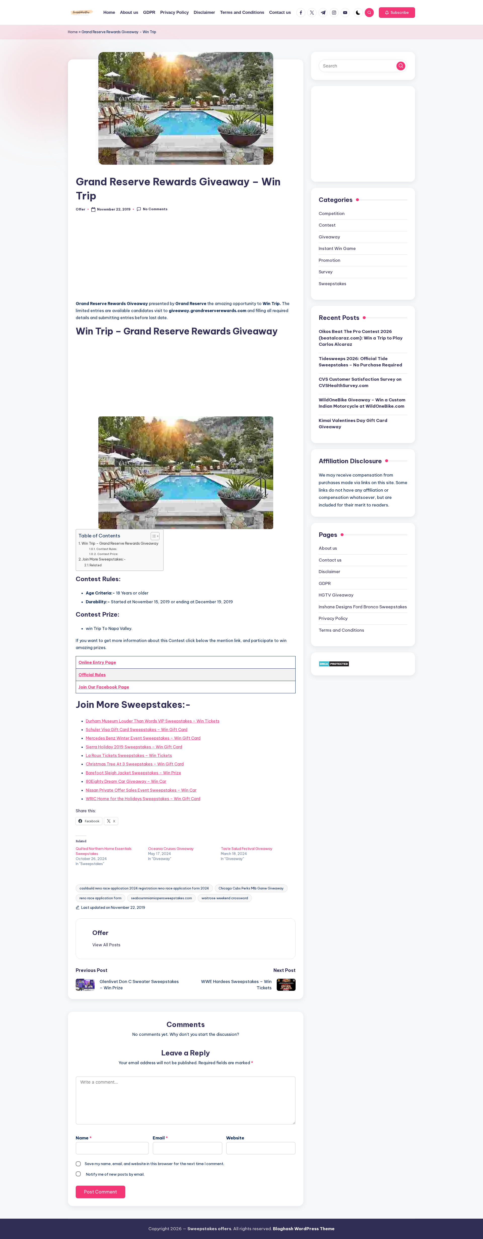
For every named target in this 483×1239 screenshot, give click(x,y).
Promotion (329, 260)
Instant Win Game (337, 248)
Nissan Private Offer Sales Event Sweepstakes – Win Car (141, 790)
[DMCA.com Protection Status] (334, 663)
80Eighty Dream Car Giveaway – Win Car (126, 781)
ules (101, 674)
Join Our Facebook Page (103, 687)
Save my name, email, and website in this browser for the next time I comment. (154, 1163)
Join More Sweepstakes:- (104, 559)
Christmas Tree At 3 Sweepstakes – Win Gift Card (135, 763)
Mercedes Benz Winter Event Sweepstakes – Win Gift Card (143, 738)
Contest (327, 225)
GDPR (325, 583)
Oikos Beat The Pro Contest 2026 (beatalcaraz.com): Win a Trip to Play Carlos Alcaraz (361, 337)
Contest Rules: (106, 549)
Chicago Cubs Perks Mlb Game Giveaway (251, 888)
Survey (326, 272)
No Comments (155, 209)
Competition (332, 213)
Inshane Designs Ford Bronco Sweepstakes (363, 606)
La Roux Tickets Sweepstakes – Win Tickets (129, 755)
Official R (87, 674)
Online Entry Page (97, 662)
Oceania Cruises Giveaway (171, 848)
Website (235, 1138)
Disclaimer (329, 571)
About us (328, 548)
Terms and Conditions (341, 630)
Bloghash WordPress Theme (304, 1228)
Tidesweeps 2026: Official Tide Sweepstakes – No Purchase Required (360, 362)
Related (96, 565)
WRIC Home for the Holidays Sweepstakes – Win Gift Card (143, 798)
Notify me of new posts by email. (115, 1174)
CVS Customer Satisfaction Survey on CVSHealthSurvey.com (360, 382)
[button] (397, 12)
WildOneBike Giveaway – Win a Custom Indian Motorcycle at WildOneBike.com (362, 403)
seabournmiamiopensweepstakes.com (161, 898)
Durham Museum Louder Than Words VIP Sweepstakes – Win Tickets (152, 720)
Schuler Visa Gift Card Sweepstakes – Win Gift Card (136, 729)
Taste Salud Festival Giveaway (246, 848)
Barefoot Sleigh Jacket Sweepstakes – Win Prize (133, 772)
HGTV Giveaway (336, 595)
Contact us (330, 560)
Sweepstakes (332, 283)
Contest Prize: (107, 554)
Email (160, 1138)
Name (84, 1138)
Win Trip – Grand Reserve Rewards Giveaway (120, 543)
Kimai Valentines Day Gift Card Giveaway (353, 423)
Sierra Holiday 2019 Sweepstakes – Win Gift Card (134, 746)
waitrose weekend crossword (225, 898)
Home (73, 32)
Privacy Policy (333, 618)
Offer (100, 932)
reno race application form (100, 898)
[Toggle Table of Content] (152, 536)
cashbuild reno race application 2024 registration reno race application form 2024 (144, 888)
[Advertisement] (185, 259)
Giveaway (329, 236)
